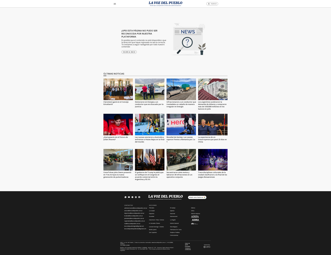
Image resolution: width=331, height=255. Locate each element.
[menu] (130, 3)
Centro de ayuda (187, 244)
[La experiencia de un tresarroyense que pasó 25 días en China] (213, 124)
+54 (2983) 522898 (124, 245)
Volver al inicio (129, 52)
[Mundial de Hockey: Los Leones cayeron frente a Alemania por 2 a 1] (181, 124)
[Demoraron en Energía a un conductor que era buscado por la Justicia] (149, 89)
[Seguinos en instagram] (136, 197)
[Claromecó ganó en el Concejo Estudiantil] (118, 89)
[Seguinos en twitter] (132, 197)
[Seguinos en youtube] (129, 197)
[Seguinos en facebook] (139, 197)
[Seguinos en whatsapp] (125, 197)
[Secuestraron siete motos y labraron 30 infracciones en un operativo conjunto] (181, 160)
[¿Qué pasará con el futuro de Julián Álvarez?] (118, 124)
